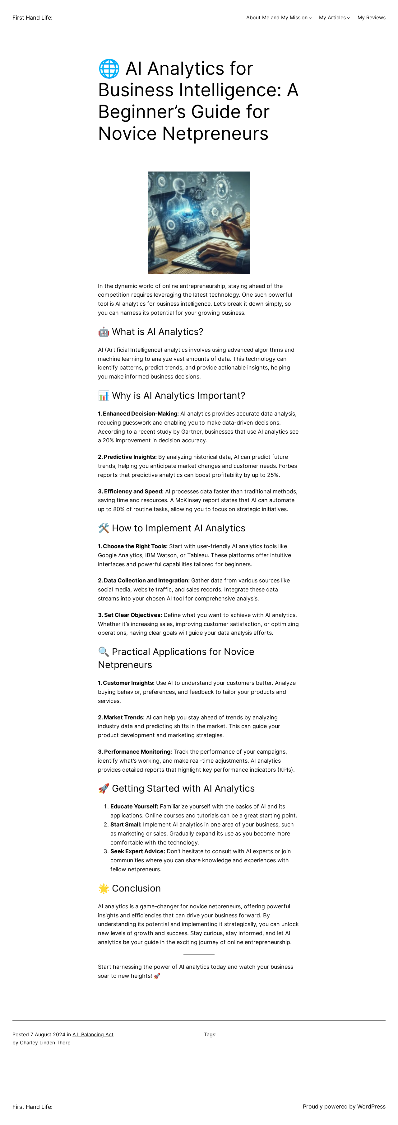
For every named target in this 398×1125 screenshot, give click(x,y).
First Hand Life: (32, 17)
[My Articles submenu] (348, 17)
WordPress (371, 1106)
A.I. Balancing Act (92, 1034)
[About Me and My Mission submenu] (310, 17)
